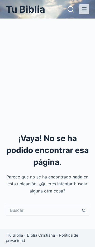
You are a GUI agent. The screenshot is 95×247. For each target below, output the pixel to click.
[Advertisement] (47, 68)
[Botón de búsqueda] (84, 210)
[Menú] (84, 9)
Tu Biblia (25, 9)
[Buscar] (71, 9)
